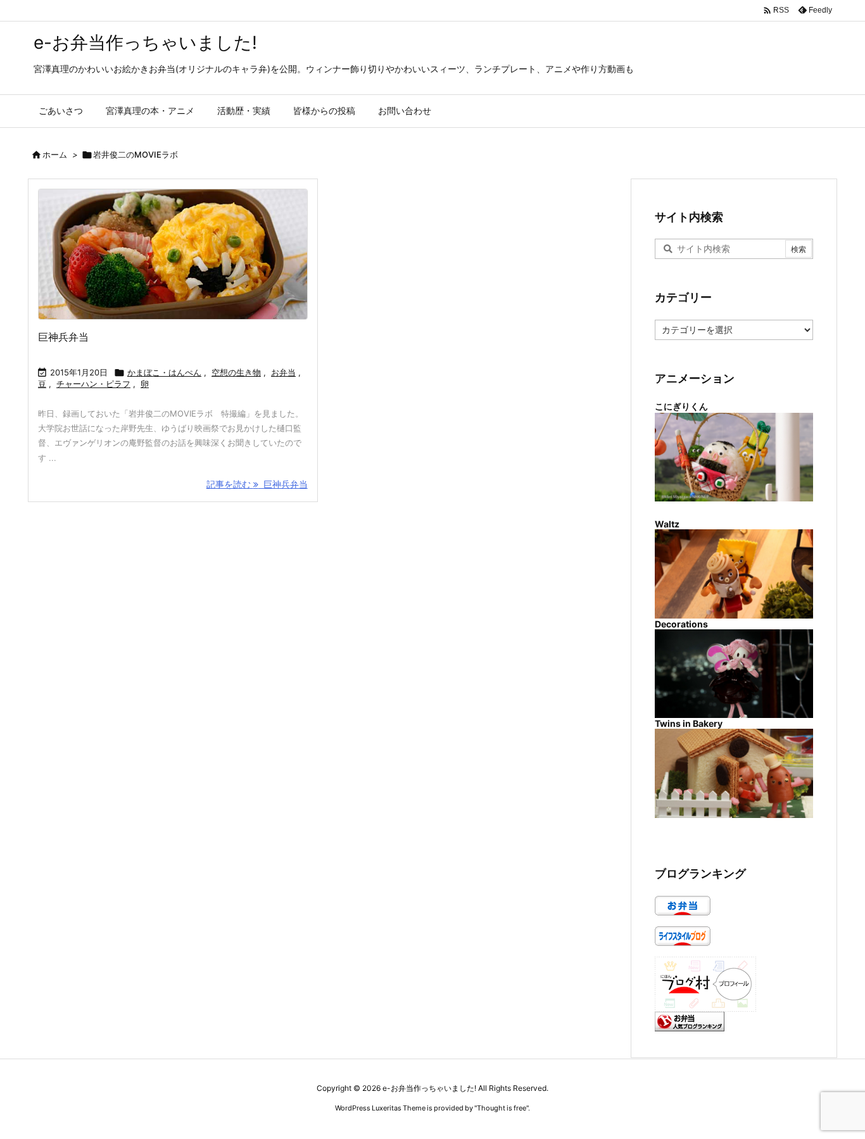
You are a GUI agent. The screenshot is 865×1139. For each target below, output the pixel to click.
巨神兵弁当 (63, 336)
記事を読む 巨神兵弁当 (257, 484)
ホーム (54, 154)
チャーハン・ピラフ (93, 384)
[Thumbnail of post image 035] (173, 254)
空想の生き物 (236, 372)
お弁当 (283, 372)
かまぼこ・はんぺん (164, 372)
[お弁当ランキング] (689, 1020)
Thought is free (501, 1108)
